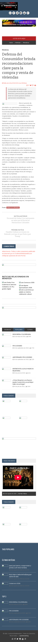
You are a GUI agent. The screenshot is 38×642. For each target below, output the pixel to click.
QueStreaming (23, 636)
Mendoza (26, 42)
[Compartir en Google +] (33, 85)
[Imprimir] (35, 85)
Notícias (18, 42)
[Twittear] (31, 85)
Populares (18, 330)
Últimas (30, 330)
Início (11, 42)
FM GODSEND (17, 346)
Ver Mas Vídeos (22, 493)
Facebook (7, 330)
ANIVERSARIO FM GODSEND (22, 357)
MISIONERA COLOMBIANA (22, 334)
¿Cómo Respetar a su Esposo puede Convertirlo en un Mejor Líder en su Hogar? (23, 382)
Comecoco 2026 (14, 583)
